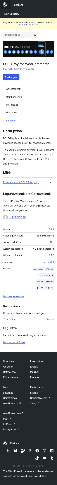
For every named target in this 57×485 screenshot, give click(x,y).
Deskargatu (11, 77)
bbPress (9, 424)
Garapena (11, 112)
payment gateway (45, 281)
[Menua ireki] (52, 4)
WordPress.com (13, 413)
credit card (38, 269)
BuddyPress (11, 429)
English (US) (48, 262)
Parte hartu (36, 387)
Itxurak (34, 366)
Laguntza (11, 120)
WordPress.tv (12, 403)
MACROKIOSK (11, 68)
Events (34, 392)
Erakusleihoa (37, 361)
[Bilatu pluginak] (35, 35)
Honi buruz (9, 361)
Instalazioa (12, 104)
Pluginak (34, 371)
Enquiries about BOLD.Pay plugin (21, 182)
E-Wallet (49, 269)
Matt (7, 418)
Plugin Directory (11, 13)
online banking (46, 275)
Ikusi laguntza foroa (14, 342)
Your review (9, 319)
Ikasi (5, 387)
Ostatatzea (9, 371)
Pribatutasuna (10, 377)
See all (50, 319)
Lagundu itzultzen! (28, 24)
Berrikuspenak (14, 96)
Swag (34, 403)
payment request (45, 287)
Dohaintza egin (40, 397)
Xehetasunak (13, 88)
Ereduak (34, 377)
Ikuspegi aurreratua (13, 296)
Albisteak (8, 366)
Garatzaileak (10, 397)
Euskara (14, 443)
